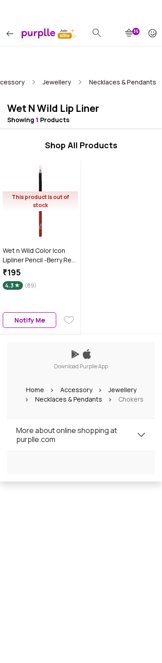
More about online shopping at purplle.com (66, 434)
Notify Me (29, 320)
